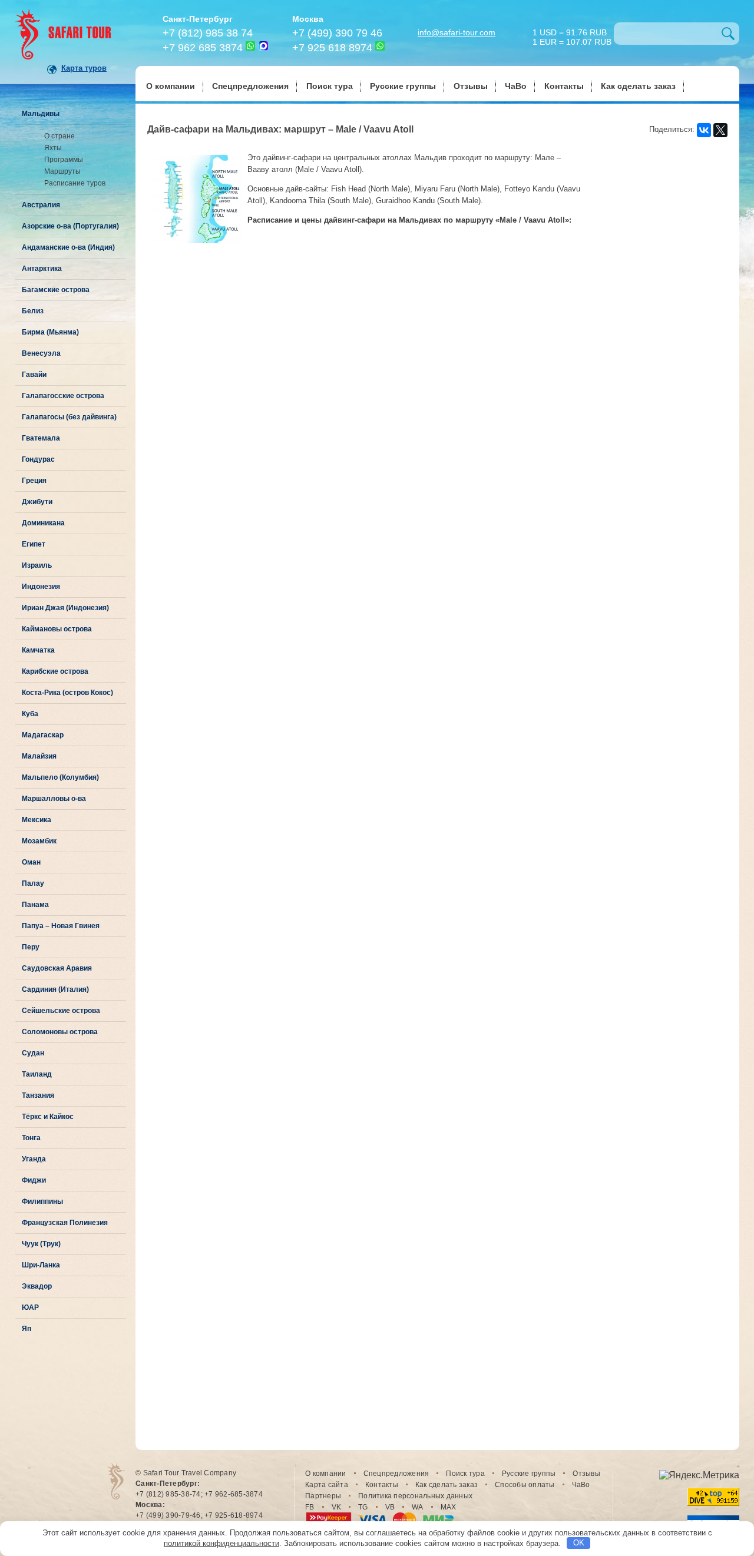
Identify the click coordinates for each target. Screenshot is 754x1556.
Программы (63, 159)
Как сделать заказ (638, 86)
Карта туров (84, 68)
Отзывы (471, 86)
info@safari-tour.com (456, 32)
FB (310, 1507)
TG (363, 1507)
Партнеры (323, 1496)
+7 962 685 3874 (203, 48)
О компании (170, 86)
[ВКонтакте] (704, 130)
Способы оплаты (525, 1485)
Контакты (564, 86)
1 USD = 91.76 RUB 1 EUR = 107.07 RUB (572, 36)
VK (337, 1507)
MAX (449, 1507)
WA (418, 1507)
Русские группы (403, 86)
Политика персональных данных (415, 1496)
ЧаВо (516, 86)
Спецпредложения (250, 86)
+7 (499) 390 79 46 (337, 33)
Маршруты (62, 171)
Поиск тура (329, 86)
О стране (59, 136)
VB (390, 1507)
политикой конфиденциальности (221, 1542)
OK (578, 1542)
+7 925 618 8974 (332, 48)
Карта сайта (326, 1485)
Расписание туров (74, 183)
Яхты (53, 148)
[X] (720, 130)
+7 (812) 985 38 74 (208, 33)
